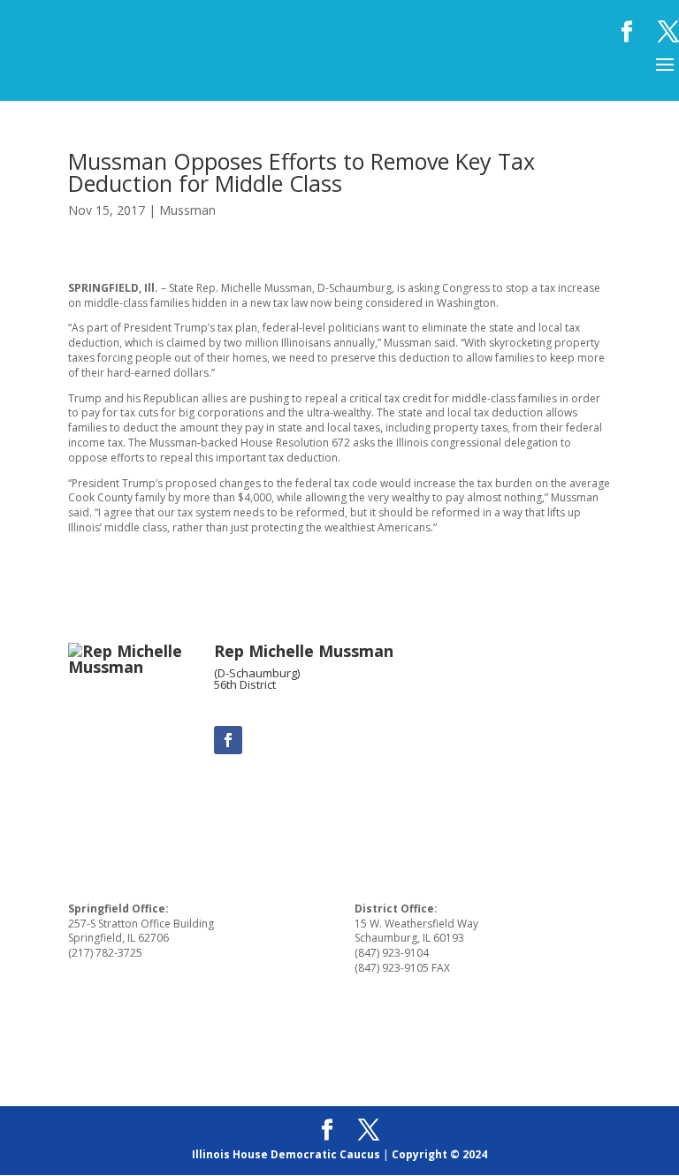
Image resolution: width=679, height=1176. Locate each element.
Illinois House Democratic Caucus (286, 1154)
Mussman (187, 210)
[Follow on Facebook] (228, 740)
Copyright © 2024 (439, 1154)
